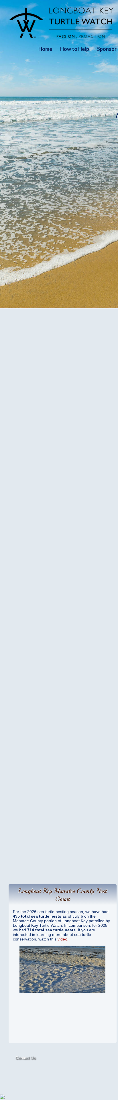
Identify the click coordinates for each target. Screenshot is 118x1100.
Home (45, 49)
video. (63, 939)
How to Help (74, 49)
